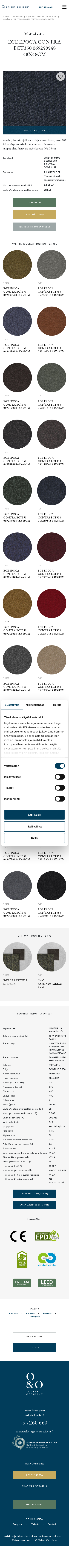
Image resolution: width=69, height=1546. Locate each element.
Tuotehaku (46, 7)
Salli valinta (34, 826)
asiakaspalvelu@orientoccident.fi (34, 1431)
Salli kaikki (34, 814)
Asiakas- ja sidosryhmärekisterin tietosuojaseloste (32, 1536)
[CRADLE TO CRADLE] (34, 102)
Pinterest (30, 1313)
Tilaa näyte (34, 202)
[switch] (60, 777)
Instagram (17, 1524)
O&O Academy (34, 1504)
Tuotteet (6, 16)
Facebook (47, 1313)
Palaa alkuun (35, 1336)
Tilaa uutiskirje (34, 1464)
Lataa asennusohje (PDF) (34, 1205)
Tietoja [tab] (57, 704)
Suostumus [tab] (12, 704)
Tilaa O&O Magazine (34, 1486)
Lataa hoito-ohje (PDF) (34, 1193)
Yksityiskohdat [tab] (34, 704)
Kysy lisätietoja (34, 214)
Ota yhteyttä (34, 1475)
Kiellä (34, 838)
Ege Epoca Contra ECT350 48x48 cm (41, 16)
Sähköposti (34, 1316)
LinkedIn (13, 1313)
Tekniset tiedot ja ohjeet (34, 227)
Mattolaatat (18, 16)
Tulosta (34, 1347)
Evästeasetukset (21, 1540)
